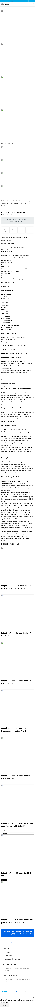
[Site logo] (5, 4)
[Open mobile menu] (32, 4)
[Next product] (5, 209)
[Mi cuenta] (26, 4)
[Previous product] (2, 209)
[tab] (11, 246)
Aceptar (4, 1005)
